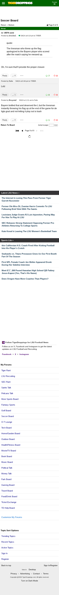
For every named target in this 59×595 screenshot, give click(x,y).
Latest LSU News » (10, 193)
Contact (36, 573)
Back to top (6, 565)
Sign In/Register (51, 565)
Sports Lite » (7, 240)
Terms (45, 573)
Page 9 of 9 (53, 25)
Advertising (25, 573)
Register (5, 559)
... (21, 75)
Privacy (14, 573)
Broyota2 (12, 100)
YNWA (38, 36)
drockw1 (12, 36)
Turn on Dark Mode (29, 581)
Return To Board (8, 125)
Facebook (6, 354)
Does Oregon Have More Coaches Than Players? (25, 279)
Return (3, 25)
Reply (4, 75)
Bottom (11, 25)
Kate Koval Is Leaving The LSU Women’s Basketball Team (29, 231)
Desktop (32, 569)
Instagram (24, 354)
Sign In (4, 553)
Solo (11, 81)
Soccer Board (9, 20)
